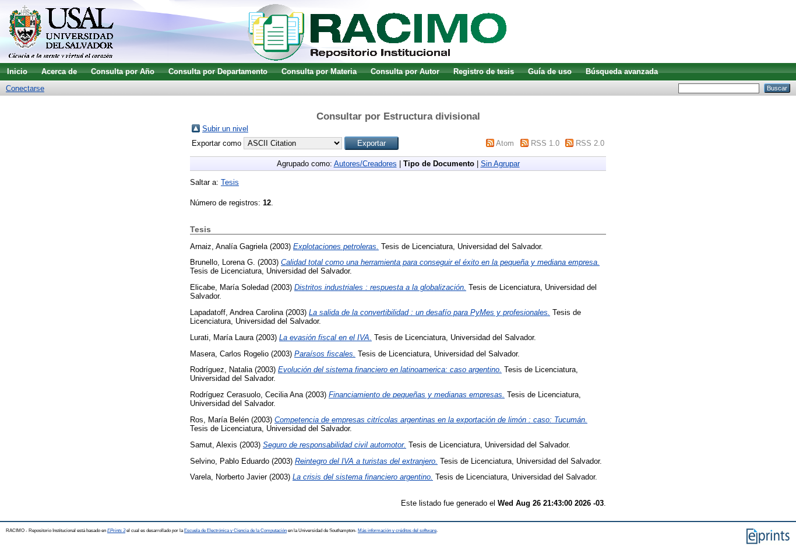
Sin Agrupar (500, 163)
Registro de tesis (483, 71)
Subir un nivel (225, 128)
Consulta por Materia (319, 71)
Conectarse (25, 88)
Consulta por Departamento (217, 71)
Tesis (230, 182)
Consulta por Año (122, 71)
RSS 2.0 (590, 143)
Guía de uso (550, 71)
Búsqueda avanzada (622, 71)
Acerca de (59, 71)
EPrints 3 (116, 530)
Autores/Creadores (365, 163)
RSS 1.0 (545, 143)
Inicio (17, 71)
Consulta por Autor (405, 71)
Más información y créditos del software (397, 530)
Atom (505, 143)
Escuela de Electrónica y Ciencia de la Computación (235, 530)
